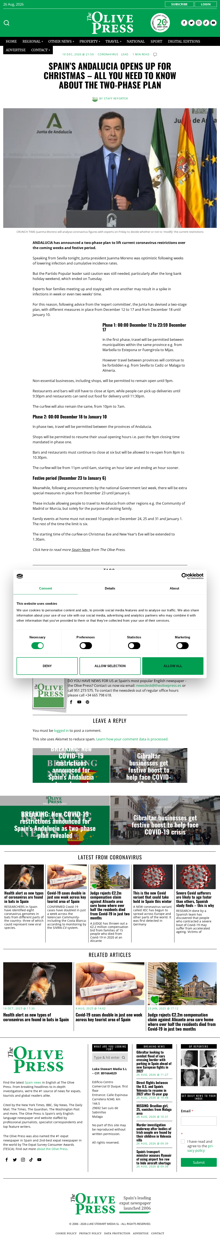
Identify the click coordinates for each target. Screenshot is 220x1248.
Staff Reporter (116, 98)
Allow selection (110, 666)
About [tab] (174, 588)
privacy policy (200, 1148)
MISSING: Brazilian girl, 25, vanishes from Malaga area (153, 1109)
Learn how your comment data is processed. (132, 739)
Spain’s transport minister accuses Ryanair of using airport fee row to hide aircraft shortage (153, 1157)
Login (206, 4)
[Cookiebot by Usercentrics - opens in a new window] (184, 576)
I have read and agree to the (200, 1146)
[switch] (86, 645)
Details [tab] (110, 588)
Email (187, 1111)
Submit (199, 1162)
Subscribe (179, 4)
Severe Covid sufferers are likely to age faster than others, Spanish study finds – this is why (195, 899)
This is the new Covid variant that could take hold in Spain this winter (152, 897)
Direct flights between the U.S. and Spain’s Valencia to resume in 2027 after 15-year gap (152, 1088)
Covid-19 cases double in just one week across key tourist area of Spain (66, 897)
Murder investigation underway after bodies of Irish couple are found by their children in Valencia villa (153, 1132)
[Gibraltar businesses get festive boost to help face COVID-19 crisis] (148, 765)
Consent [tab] (45, 588)
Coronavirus (108, 54)
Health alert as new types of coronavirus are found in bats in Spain (23, 897)
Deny (47, 666)
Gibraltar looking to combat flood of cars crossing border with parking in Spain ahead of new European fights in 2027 (153, 1061)
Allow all (172, 666)
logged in (61, 730)
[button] (123, 1057)
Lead (125, 54)
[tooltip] (184, 23)
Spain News (81, 549)
